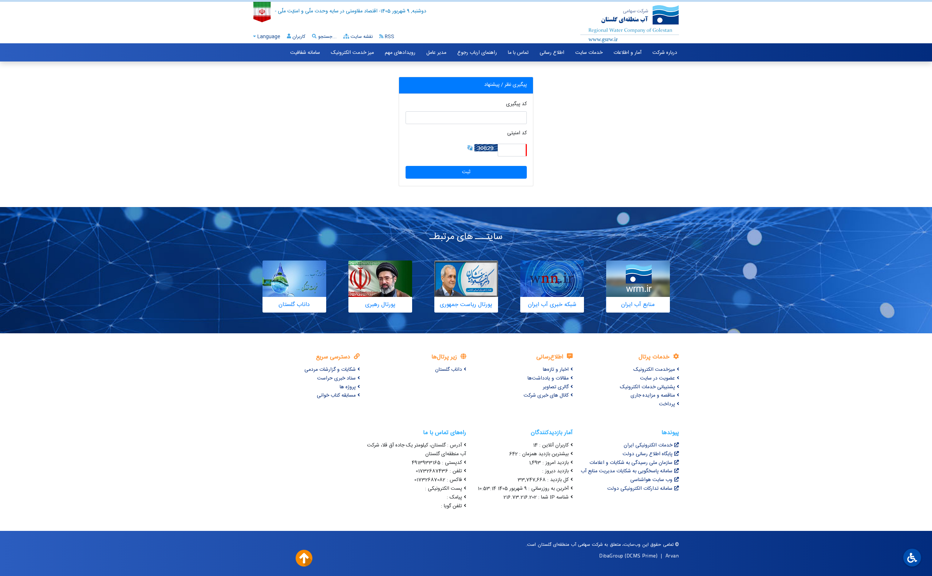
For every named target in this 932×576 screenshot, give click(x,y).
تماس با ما (518, 52)
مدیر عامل (436, 52)
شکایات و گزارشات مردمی (330, 369)
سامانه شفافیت (305, 52)
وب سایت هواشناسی (651, 480)
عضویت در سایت (657, 378)
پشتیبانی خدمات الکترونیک (647, 387)
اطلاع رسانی (552, 52)
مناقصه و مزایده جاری (653, 395)
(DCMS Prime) (641, 555)
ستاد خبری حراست (336, 378)
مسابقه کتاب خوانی (336, 395)
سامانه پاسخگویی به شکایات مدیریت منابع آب (626, 471)
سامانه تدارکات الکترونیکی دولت (639, 488)
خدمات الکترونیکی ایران (648, 445)
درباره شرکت (664, 52)
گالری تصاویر (556, 387)
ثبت (466, 172)
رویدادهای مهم (400, 52)
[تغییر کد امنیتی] (470, 147)
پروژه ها (348, 387)
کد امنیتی (517, 133)
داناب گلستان (448, 369)
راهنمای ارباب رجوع (477, 52)
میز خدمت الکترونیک (352, 52)
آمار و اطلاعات (627, 52)
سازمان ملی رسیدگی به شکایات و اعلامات (630, 462)
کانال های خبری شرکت (546, 395)
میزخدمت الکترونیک (654, 369)
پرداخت (667, 404)
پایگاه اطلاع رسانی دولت (647, 454)
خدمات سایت (589, 52)
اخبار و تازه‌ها (556, 369)
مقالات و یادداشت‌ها (548, 378)
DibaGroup (611, 555)
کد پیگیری (516, 104)
